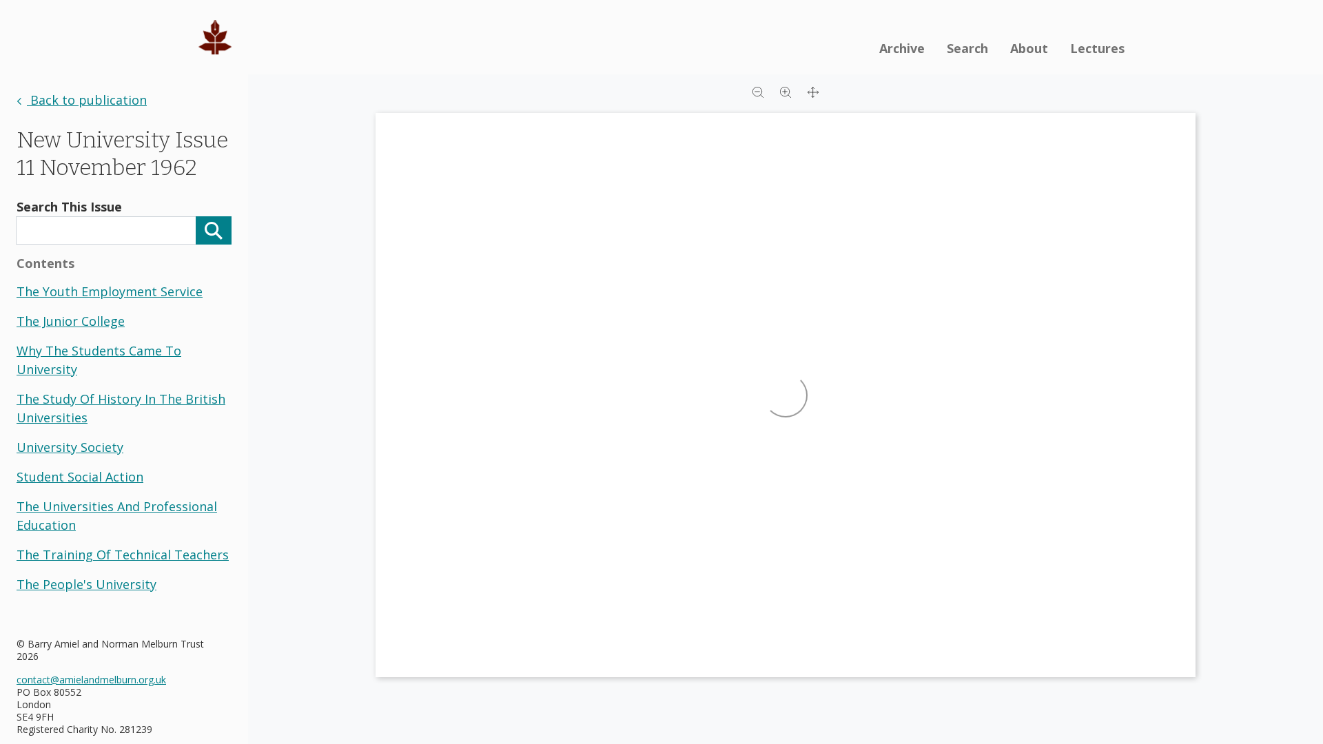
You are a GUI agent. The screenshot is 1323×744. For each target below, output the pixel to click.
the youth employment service (110, 291)
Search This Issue (69, 206)
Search (967, 48)
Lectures (1097, 48)
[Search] (214, 230)
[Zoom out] (758, 91)
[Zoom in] (786, 91)
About (1029, 48)
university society (70, 447)
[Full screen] (813, 91)
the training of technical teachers (123, 554)
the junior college (71, 321)
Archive (902, 48)
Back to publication (87, 100)
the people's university (86, 584)
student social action (80, 476)
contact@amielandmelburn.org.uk (91, 679)
